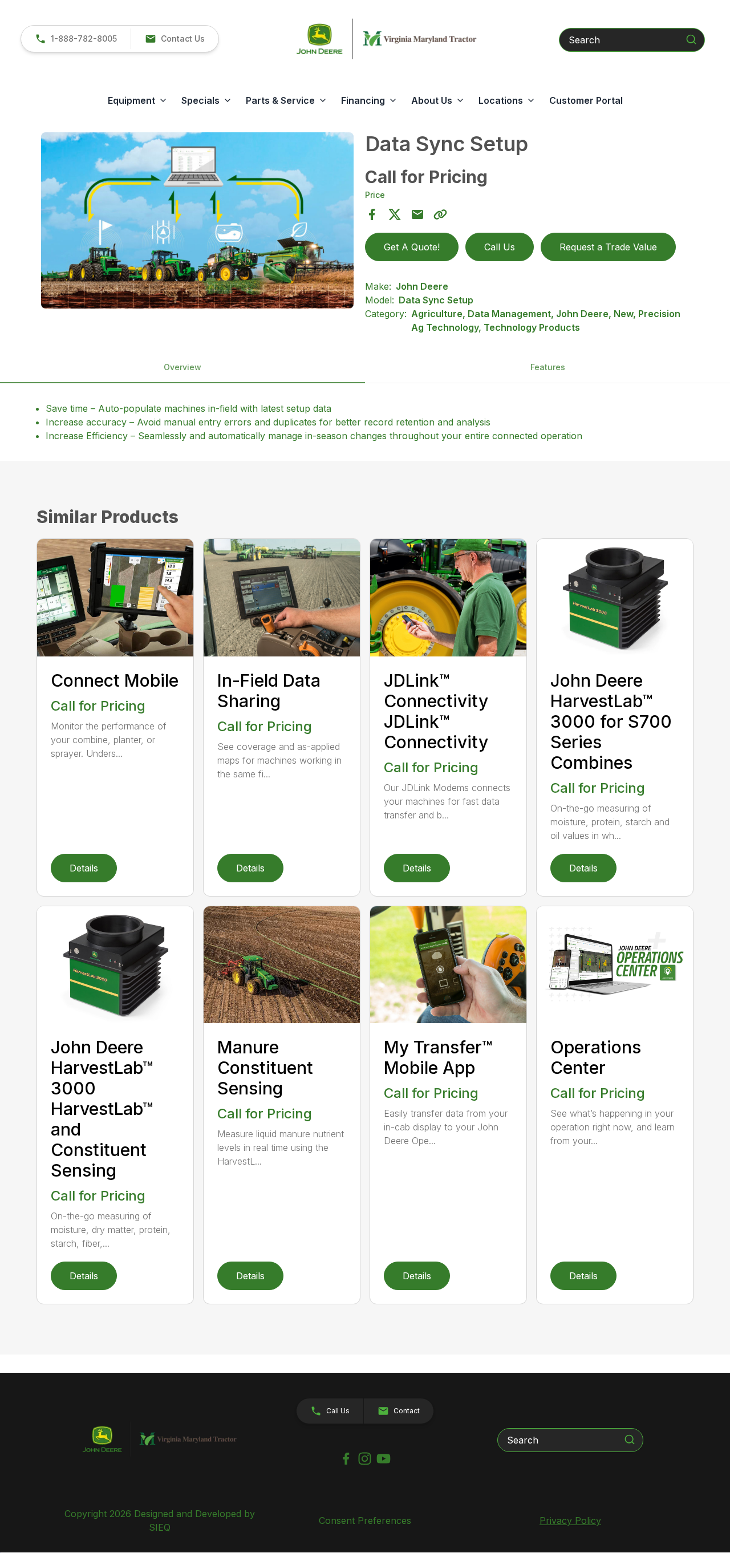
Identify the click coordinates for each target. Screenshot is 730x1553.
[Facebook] (346, 1458)
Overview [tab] (182, 367)
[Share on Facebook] (372, 214)
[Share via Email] (417, 214)
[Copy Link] (440, 214)
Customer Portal (586, 100)
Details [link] (84, 868)
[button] (174, 39)
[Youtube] (383, 1458)
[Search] (691, 39)
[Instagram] (365, 1458)
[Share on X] (395, 214)
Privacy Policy (570, 1520)
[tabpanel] (197, 221)
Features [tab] (547, 367)
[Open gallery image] (197, 220)
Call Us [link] (499, 247)
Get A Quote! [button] (412, 247)
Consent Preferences (365, 1520)
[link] (76, 39)
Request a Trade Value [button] (608, 247)
